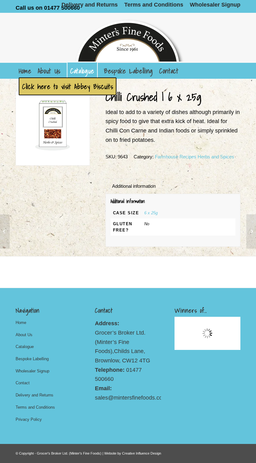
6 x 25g (151, 213)
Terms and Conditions (35, 407)
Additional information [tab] (133, 186)
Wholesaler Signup (32, 371)
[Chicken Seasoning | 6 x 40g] (5, 231)
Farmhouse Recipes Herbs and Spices (194, 156)
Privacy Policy (29, 419)
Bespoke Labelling (32, 358)
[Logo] (128, 38)
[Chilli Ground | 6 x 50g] (251, 231)
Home (21, 322)
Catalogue (25, 346)
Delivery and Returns (34, 395)
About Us (24, 334)
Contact (23, 383)
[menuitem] (89, 4)
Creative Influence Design (141, 453)
